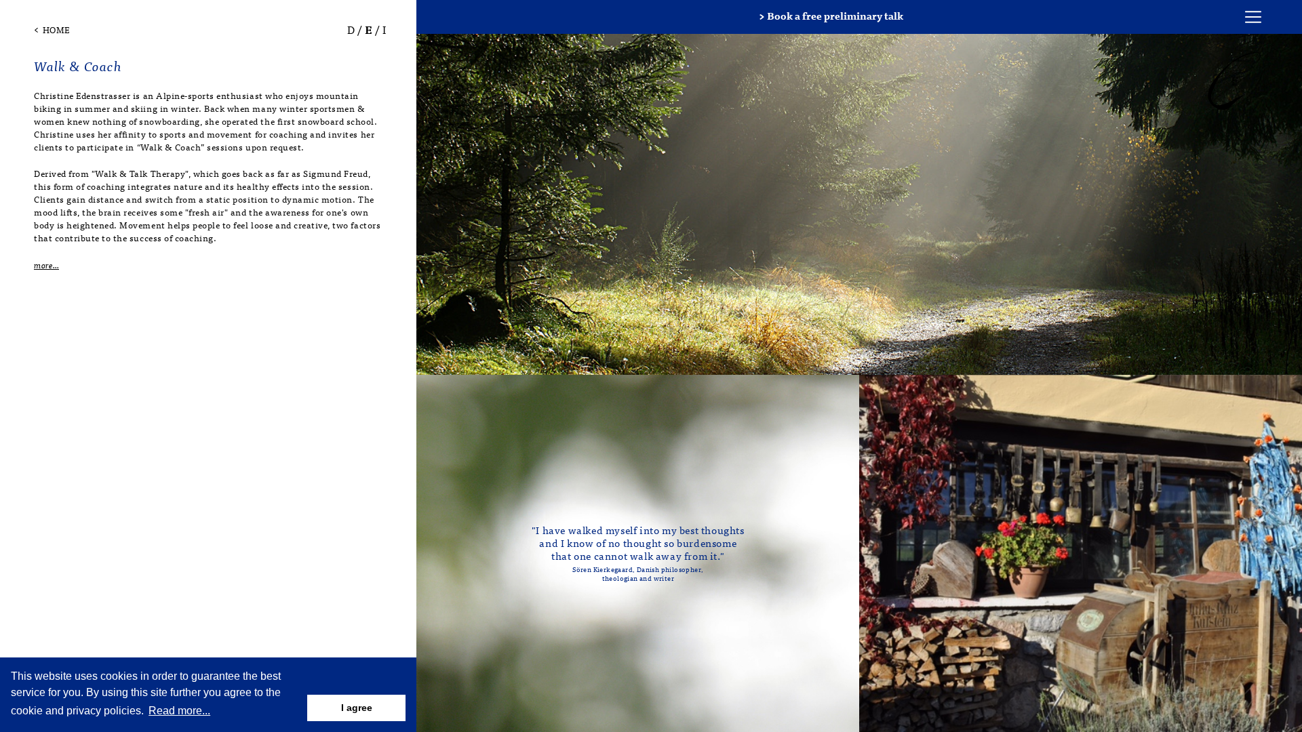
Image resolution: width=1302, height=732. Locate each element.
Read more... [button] (179, 710)
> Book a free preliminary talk (831, 15)
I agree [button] (356, 707)
